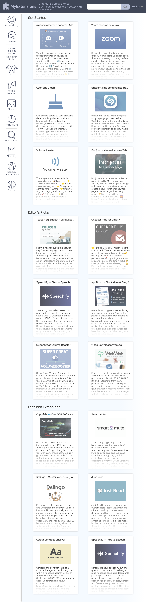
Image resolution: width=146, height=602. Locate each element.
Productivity (12, 124)
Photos (11, 109)
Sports (11, 190)
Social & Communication (11, 173)
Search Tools (11, 140)
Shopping (11, 156)
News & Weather (11, 92)
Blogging (11, 41)
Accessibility (11, 25)
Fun (11, 75)
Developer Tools (11, 57)
